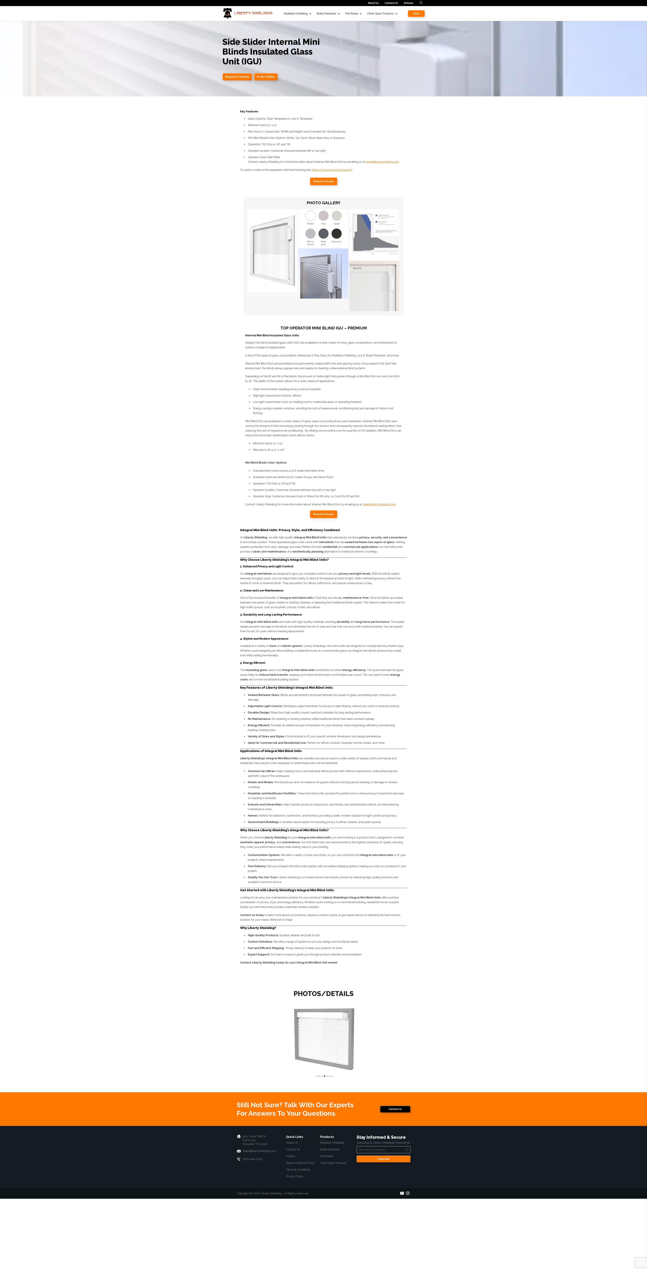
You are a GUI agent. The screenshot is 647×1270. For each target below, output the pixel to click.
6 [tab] (329, 1148)
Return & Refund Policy (300, 1234)
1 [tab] (316, 1148)
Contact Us (391, 3)
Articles (408, 3)
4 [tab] (324, 1148)
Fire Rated (326, 1227)
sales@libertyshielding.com (382, 161)
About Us (373, 3)
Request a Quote (323, 181)
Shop (416, 13)
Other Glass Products (333, 1234)
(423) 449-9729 (252, 1230)
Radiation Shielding (332, 1214)
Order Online (266, 76)
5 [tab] (326, 1148)
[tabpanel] (323, 1075)
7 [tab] (331, 1148)
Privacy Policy (294, 1247)
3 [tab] (321, 1148)
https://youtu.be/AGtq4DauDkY (332, 170)
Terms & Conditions (298, 1241)
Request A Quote (237, 76)
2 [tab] (318, 1148)
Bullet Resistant (330, 1220)
